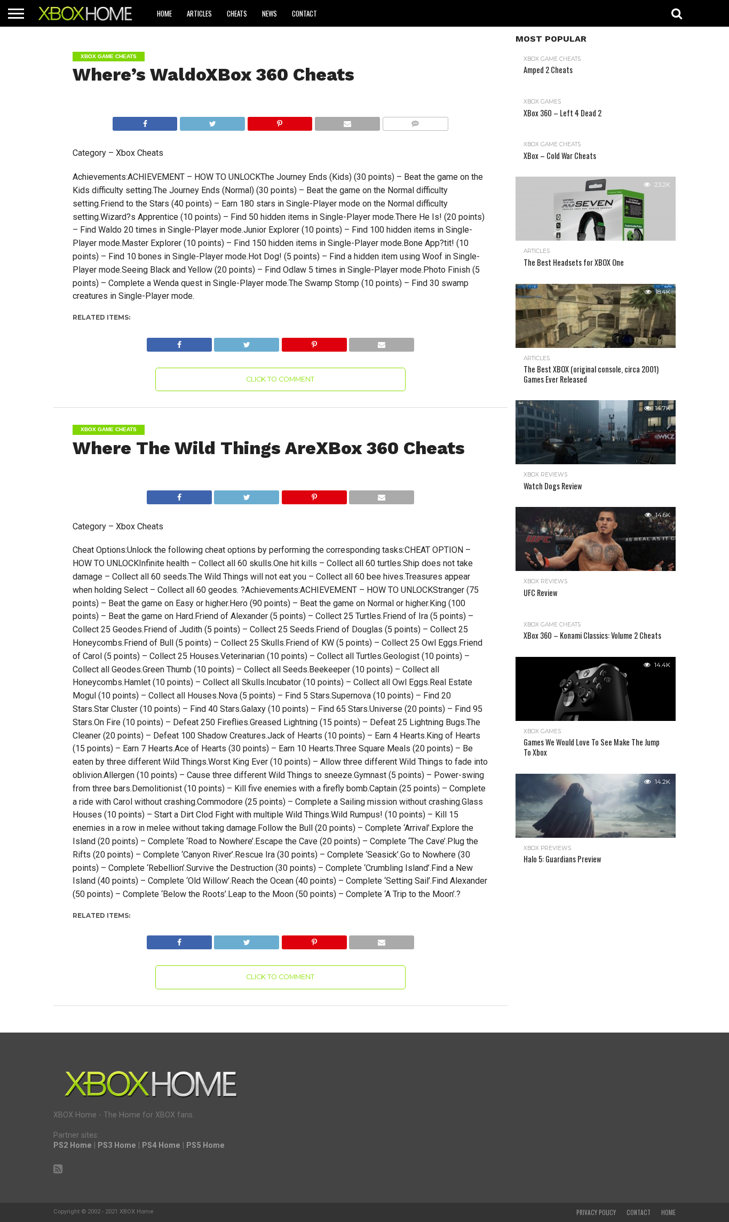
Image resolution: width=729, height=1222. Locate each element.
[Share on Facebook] (145, 121)
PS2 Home (72, 1145)
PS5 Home (205, 1145)
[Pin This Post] (279, 121)
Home (164, 13)
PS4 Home (161, 1145)
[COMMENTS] (415, 121)
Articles (199, 13)
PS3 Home (117, 1145)
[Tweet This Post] (211, 121)
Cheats (237, 13)
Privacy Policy (596, 1212)
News (269, 13)
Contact (304, 13)
